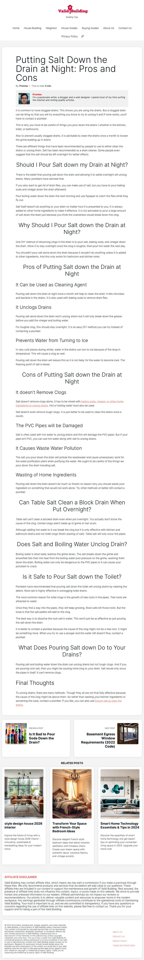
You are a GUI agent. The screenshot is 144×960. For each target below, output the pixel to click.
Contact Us (125, 28)
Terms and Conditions (124, 946)
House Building (32, 28)
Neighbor (51, 28)
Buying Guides (90, 28)
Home (16, 28)
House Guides (69, 28)
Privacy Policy (69, 36)
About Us (108, 28)
